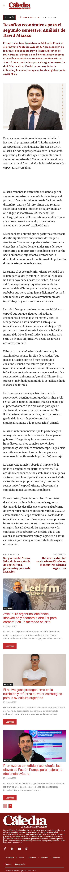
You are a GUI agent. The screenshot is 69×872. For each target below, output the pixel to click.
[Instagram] (26, 849)
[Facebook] (4, 849)
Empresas (8, 608)
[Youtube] (19, 849)
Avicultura (8, 684)
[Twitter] (12, 849)
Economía (9, 17)
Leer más (10, 646)
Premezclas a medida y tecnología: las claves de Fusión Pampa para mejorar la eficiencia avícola (32, 770)
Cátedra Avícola (28, 17)
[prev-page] (5, 806)
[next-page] (10, 806)
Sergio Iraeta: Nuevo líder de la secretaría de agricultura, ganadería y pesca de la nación (16, 565)
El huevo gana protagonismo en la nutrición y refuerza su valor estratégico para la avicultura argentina (32, 694)
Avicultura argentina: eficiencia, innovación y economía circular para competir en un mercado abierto (30, 618)
